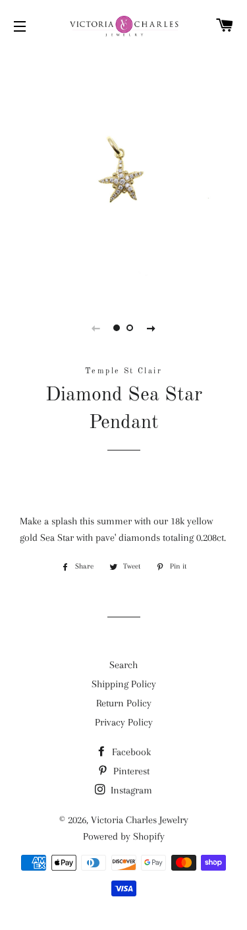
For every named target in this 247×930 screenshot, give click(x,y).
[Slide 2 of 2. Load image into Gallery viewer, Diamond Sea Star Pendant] (130, 327)
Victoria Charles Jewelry (139, 820)
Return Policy (123, 703)
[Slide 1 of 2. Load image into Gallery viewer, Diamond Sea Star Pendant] (117, 327)
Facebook (130, 752)
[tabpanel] (123, 173)
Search (123, 665)
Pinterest (130, 771)
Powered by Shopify (124, 836)
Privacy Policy (124, 722)
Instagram (130, 790)
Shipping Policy (124, 684)
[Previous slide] (96, 327)
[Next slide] (151, 327)
